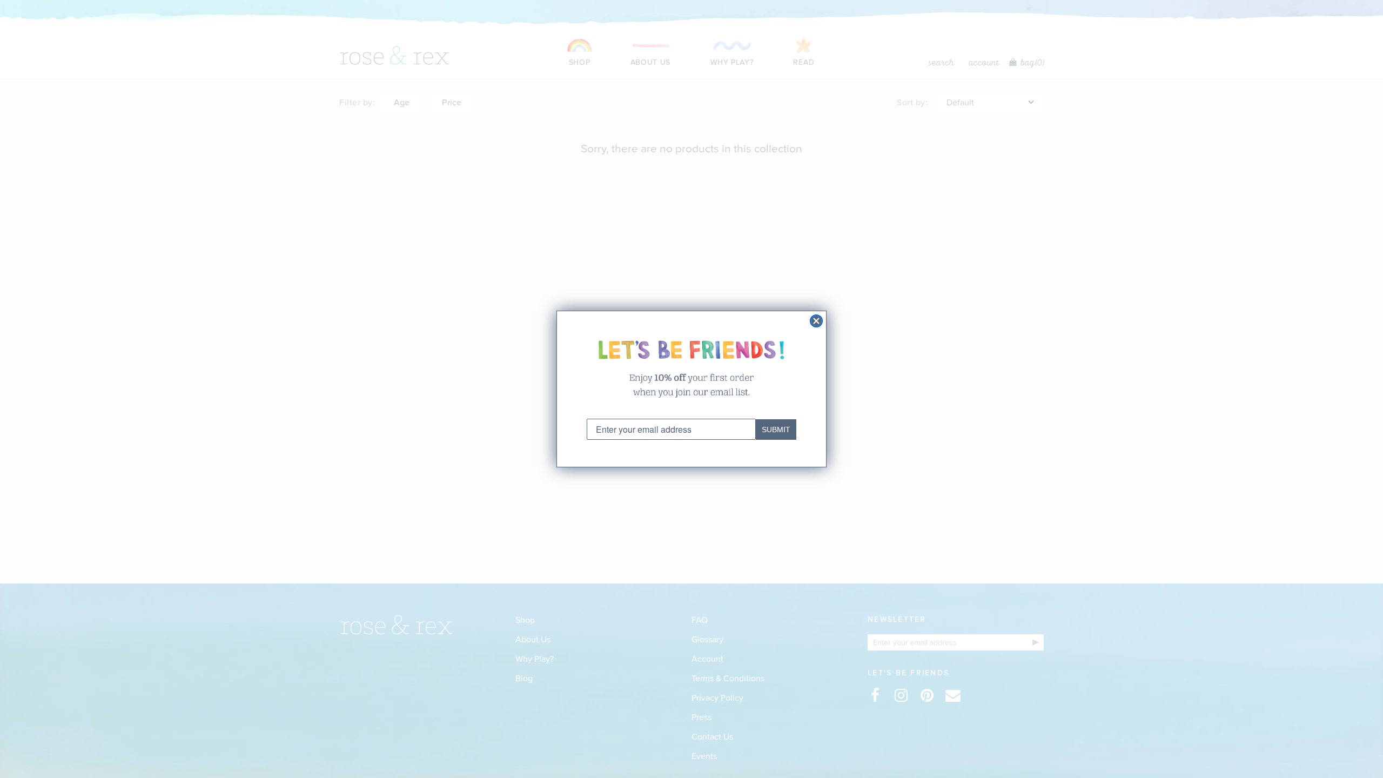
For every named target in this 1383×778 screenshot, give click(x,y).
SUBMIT (776, 429)
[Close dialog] (816, 321)
